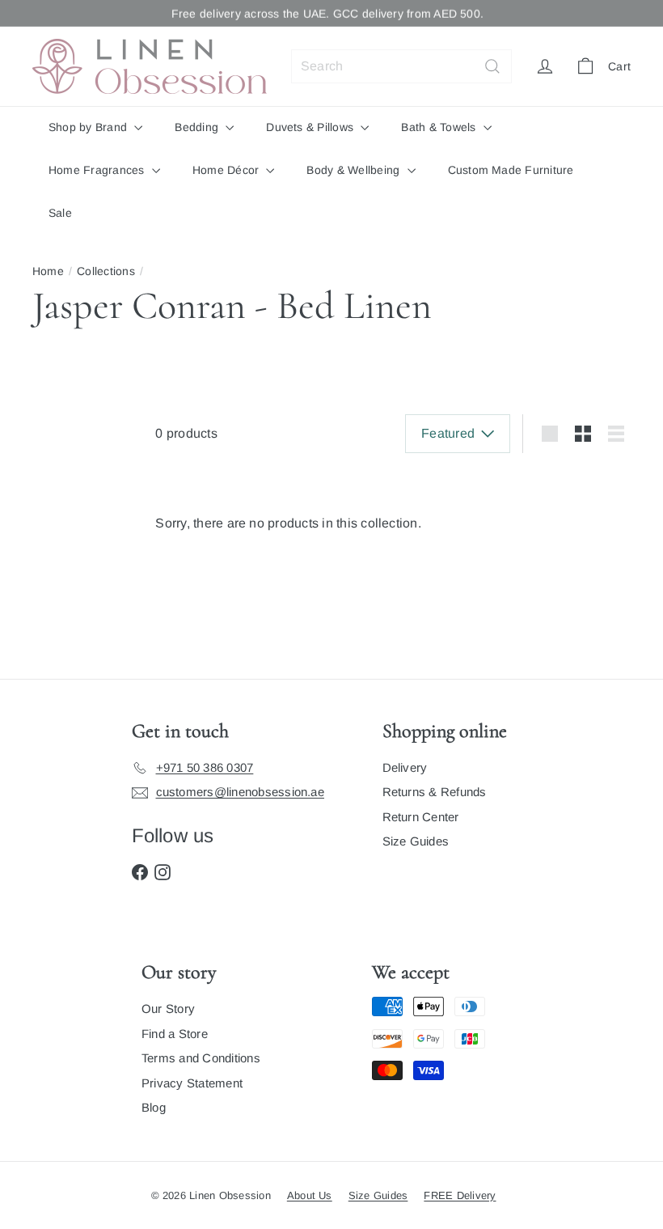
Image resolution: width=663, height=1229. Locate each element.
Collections (106, 271)
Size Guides (416, 841)
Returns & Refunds (434, 792)
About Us (309, 1195)
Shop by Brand (89, 127)
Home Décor (227, 169)
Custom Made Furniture (511, 169)
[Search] (492, 66)
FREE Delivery (460, 1195)
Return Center (420, 817)
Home (48, 271)
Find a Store (174, 1033)
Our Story (168, 1008)
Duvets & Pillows (311, 127)
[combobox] (401, 66)
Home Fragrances (98, 169)
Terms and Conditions (200, 1058)
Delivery (405, 767)
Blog (153, 1107)
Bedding (198, 127)
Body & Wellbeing (354, 169)
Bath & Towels (440, 127)
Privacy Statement (192, 1083)
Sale (60, 212)
